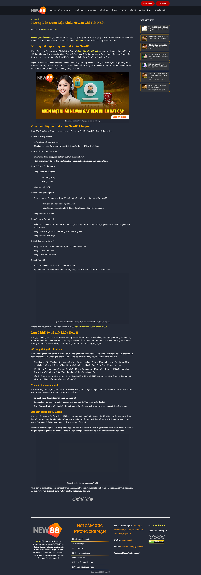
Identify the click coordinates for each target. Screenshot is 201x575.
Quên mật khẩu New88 (41, 37)
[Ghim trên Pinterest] (87, 499)
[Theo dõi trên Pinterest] (159, 537)
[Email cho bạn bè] (82, 499)
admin (55, 29)
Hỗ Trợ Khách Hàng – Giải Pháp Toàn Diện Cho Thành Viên (158, 56)
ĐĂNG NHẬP (147, 3)
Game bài (92, 10)
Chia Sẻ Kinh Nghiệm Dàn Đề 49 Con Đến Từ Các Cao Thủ (157, 47)
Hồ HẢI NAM (159, 525)
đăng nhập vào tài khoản (88, 51)
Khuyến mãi (160, 10)
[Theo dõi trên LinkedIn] (163, 537)
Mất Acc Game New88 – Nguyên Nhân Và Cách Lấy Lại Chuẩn (158, 66)
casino (67, 10)
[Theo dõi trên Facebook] (151, 537)
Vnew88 (79, 40)
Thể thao (79, 10)
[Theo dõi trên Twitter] (155, 537)
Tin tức (123, 10)
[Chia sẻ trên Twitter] (78, 499)
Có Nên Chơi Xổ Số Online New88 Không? (157, 86)
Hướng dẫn (144, 10)
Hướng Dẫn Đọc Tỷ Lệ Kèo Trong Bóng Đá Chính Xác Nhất (157, 75)
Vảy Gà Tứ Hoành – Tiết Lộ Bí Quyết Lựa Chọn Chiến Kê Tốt (158, 29)
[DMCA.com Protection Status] (156, 541)
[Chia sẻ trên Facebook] (74, 499)
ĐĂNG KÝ (163, 3)
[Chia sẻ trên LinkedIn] (91, 499)
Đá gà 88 (104, 10)
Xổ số (113, 10)
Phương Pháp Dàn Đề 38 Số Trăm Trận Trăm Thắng (158, 37)
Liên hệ (133, 10)
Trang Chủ (55, 10)
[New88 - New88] (38, 10)
